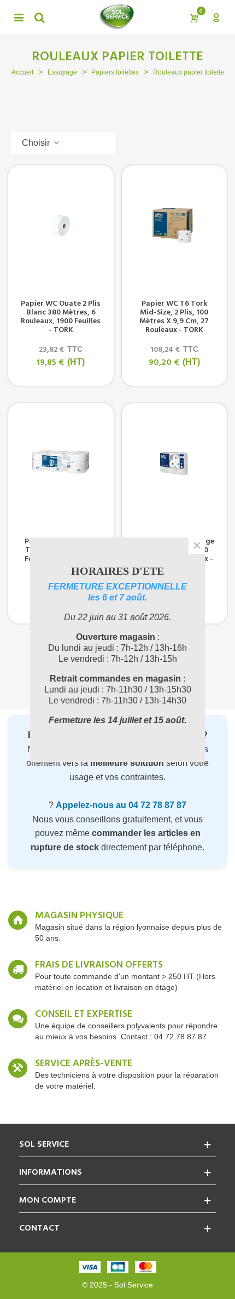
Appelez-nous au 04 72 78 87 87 (121, 805)
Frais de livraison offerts (99, 965)
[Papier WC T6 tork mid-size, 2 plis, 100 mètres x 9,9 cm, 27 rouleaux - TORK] (174, 225)
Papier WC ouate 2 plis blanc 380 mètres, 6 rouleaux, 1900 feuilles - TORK (61, 317)
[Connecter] (216, 17)
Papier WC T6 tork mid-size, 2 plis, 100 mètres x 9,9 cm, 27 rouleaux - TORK (174, 317)
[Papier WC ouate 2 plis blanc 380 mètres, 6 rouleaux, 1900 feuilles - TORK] (61, 225)
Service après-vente (83, 1063)
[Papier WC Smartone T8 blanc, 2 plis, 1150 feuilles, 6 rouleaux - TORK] (61, 463)
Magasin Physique (79, 916)
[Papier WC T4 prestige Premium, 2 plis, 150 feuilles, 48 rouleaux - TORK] (174, 463)
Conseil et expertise (83, 1014)
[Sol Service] (116, 17)
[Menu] (18, 17)
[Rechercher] (39, 17)
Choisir (37, 142)
